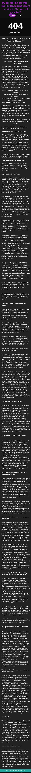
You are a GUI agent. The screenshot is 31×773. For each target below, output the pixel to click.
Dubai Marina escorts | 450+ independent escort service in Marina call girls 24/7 (15, 7)
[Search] (17, 15)
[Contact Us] (20, 15)
